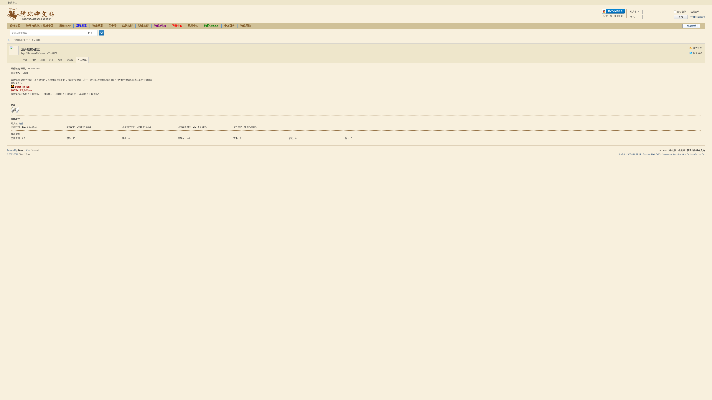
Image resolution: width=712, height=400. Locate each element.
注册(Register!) (697, 17)
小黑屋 (681, 150)
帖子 (90, 33)
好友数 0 (24, 93)
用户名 (633, 11)
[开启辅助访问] (704, 2)
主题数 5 (83, 93)
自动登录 (681, 11)
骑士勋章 (98, 25)
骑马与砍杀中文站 (696, 150)
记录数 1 (36, 93)
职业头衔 (143, 25)
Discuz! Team (24, 154)
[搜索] (101, 33)
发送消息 (697, 53)
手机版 (672, 150)
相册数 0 (59, 93)
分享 (60, 60)
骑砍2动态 (160, 25)
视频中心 (193, 25)
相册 (42, 60)
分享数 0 (95, 93)
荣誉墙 (112, 25)
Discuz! (21, 150)
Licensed (35, 150)
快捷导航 (691, 25)
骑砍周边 (245, 25)
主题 (25, 60)
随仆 (21, 123)
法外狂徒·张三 (21, 40)
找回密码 (694, 11)
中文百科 (229, 25)
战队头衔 (127, 25)
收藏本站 (12, 2)
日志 (34, 60)
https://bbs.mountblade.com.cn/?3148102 (39, 53)
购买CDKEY (211, 25)
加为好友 (697, 48)
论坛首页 (15, 25)
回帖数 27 (71, 93)
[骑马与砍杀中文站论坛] (30, 20)
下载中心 (177, 25)
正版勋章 (81, 25)
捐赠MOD (65, 25)
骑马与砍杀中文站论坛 (8, 40)
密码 (632, 17)
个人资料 (82, 60)
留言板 (70, 60)
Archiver (663, 150)
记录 (51, 60)
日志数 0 (48, 93)
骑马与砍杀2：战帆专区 (39, 25)
